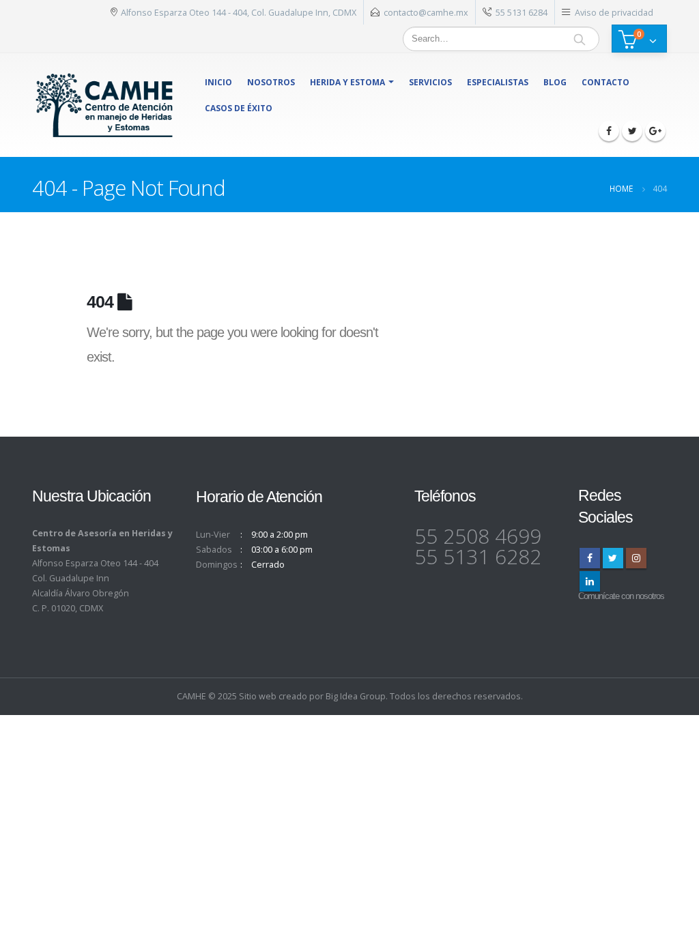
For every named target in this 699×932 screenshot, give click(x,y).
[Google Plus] (655, 131)
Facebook (590, 558)
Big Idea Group (356, 696)
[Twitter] (632, 131)
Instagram (636, 558)
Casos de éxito (238, 108)
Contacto (605, 82)
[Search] (579, 38)
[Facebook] (609, 131)
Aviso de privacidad (614, 12)
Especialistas (497, 82)
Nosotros (271, 82)
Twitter (613, 558)
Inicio (218, 82)
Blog (555, 82)
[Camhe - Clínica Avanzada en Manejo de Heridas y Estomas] (104, 105)
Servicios (430, 82)
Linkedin (590, 581)
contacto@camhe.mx (426, 12)
